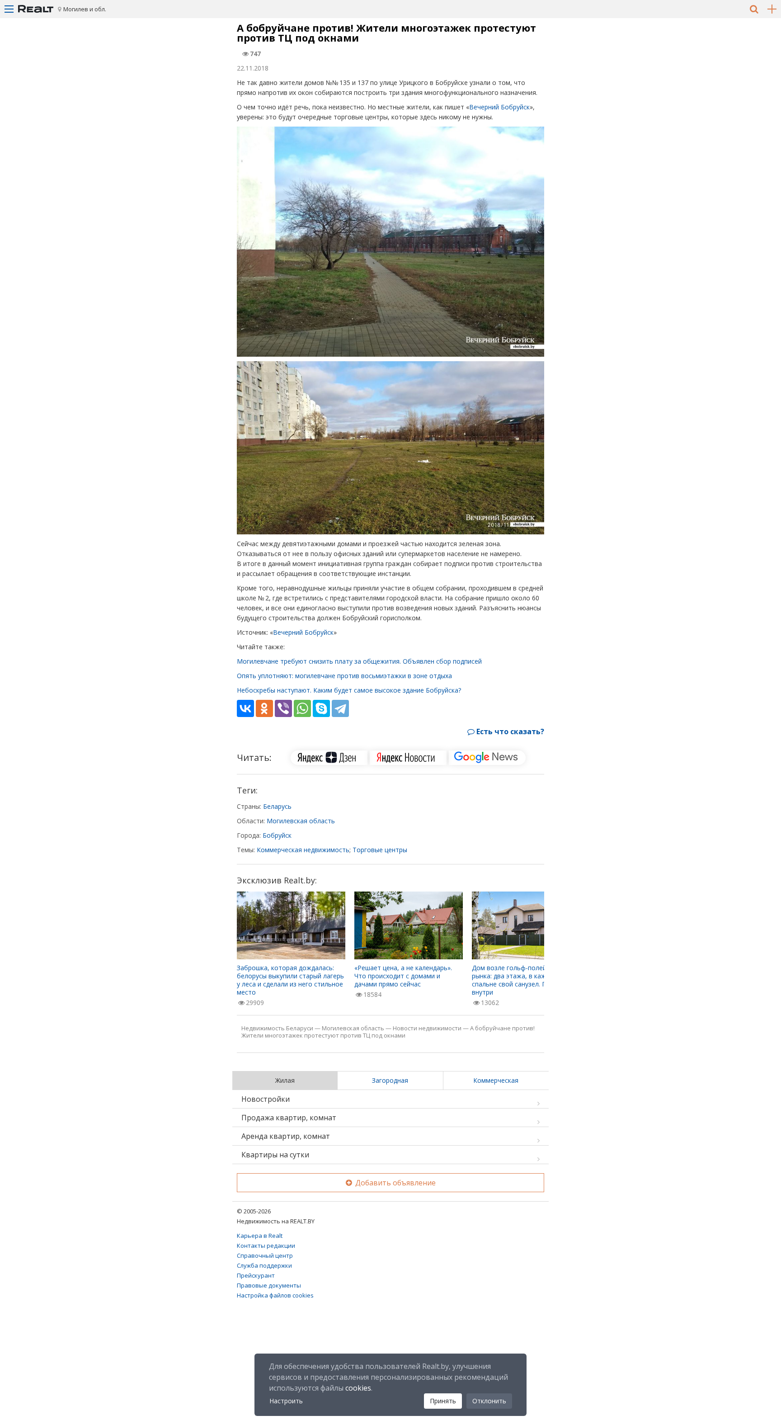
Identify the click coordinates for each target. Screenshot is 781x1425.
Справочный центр (265, 1255)
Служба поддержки (264, 1265)
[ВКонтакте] (245, 708)
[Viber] (283, 708)
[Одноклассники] (264, 708)
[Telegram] (340, 708)
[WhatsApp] (302, 708)
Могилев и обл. (84, 9)
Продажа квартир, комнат (288, 1118)
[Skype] (321, 708)
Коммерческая (495, 1080)
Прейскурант (256, 1275)
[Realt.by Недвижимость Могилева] (35, 9)
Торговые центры (380, 849)
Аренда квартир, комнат (285, 1136)
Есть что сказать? (509, 731)
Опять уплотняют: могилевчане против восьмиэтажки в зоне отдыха (344, 675)
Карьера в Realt (259, 1236)
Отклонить (489, 1401)
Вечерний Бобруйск (499, 107)
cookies (358, 1388)
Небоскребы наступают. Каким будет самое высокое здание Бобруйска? (349, 690)
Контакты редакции (266, 1245)
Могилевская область (301, 820)
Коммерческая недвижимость (303, 849)
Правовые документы (269, 1285)
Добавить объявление (394, 1183)
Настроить (286, 1401)
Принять (443, 1401)
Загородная (390, 1080)
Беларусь (277, 806)
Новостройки (265, 1099)
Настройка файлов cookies (275, 1295)
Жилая (285, 1080)
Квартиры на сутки (275, 1155)
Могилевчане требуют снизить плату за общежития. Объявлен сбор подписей (359, 661)
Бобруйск (277, 835)
